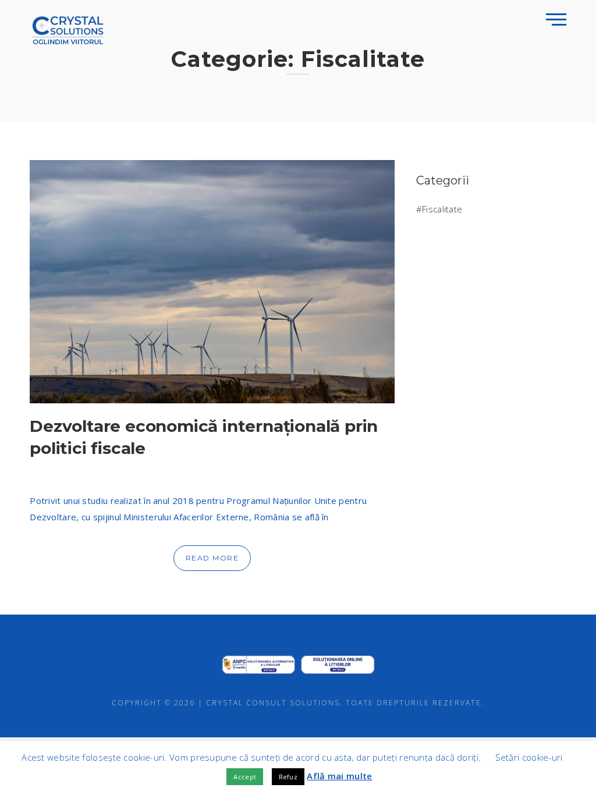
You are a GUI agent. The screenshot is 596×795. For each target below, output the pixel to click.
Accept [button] (244, 776)
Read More (212, 557)
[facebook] (266, 636)
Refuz (288, 776)
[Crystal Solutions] (67, 29)
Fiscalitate (442, 209)
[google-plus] (298, 636)
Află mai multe (339, 776)
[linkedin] (329, 636)
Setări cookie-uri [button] (529, 757)
